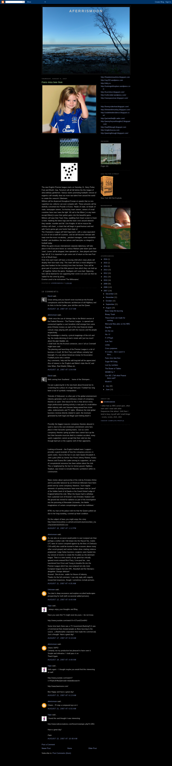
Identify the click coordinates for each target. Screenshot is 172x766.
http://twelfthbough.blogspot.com (113, 127)
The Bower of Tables (113, 369)
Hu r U (107, 334)
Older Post (92, 748)
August (109, 308)
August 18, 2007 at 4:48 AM (62, 660)
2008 (106, 287)
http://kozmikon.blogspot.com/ (112, 92)
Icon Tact (108, 341)
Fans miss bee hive (112, 358)
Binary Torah (110, 314)
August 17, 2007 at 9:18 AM (62, 638)
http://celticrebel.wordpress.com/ (113, 95)
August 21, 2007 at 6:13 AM (62, 695)
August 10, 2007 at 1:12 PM (62, 528)
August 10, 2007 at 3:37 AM (62, 309)
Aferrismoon (86, 11)
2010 (106, 280)
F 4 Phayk (109, 338)
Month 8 (108, 382)
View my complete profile (112, 420)
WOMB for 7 (110, 372)
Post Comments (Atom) (62, 753)
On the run (109, 331)
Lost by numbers (111, 365)
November (110, 297)
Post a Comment (48, 745)
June (108, 390)
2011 (106, 277)
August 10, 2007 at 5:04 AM (62, 370)
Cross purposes (111, 348)
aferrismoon (52, 315)
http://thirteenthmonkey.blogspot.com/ (115, 110)
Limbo (107, 345)
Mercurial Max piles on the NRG (117, 324)
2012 (106, 273)
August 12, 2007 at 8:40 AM (62, 600)
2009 (106, 284)
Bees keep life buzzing (114, 311)
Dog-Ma (108, 327)
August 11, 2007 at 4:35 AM (62, 583)
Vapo (50, 606)
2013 (106, 270)
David (50, 296)
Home (69, 748)
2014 (106, 266)
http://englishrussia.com (110, 130)
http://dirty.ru (106, 83)
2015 (106, 263)
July (108, 386)
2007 (106, 291)
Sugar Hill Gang (111, 362)
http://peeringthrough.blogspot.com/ (114, 133)
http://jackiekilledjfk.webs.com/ (113, 118)
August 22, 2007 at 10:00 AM (62, 739)
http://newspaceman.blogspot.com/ (114, 98)
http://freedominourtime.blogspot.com (115, 77)
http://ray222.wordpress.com (112, 80)
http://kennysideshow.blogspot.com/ (115, 107)
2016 (106, 259)
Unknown (51, 590)
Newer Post (46, 748)
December (110, 294)
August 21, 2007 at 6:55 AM (62, 709)
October (109, 301)
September (110, 304)
